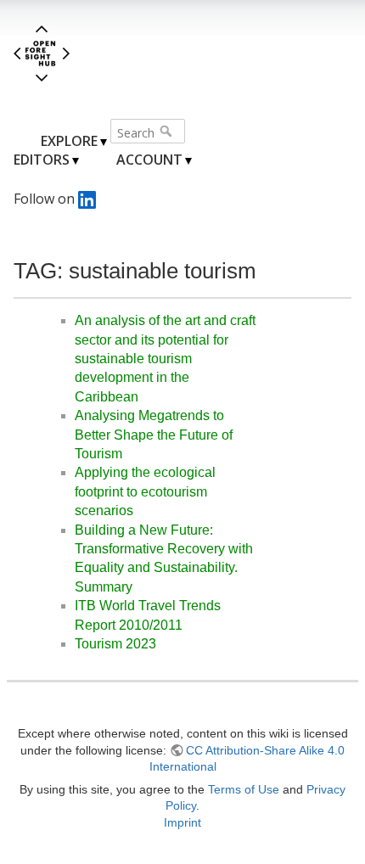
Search (168, 131)
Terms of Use (243, 789)
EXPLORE (69, 141)
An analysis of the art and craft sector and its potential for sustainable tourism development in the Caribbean (165, 358)
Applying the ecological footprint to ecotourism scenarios (145, 491)
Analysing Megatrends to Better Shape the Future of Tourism (154, 434)
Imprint (182, 822)
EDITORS (42, 159)
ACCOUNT (149, 159)
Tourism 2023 (115, 644)
